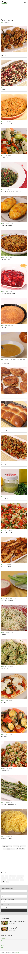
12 (14, 848)
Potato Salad (4, 668)
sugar (13, 877)
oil (16, 877)
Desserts (3, 938)
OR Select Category (5, 894)
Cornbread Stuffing (6, 259)
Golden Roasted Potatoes (7, 56)
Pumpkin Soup (5, 363)
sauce (6, 875)
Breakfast (3, 940)
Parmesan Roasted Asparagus (9, 804)
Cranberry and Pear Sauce (8, 293)
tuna (7, 881)
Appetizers (3, 942)
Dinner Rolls (4, 431)
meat (7, 877)
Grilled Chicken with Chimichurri (17, 921)
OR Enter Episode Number (6, 904)
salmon (8, 879)
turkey (13, 879)
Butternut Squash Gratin (7, 124)
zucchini (3, 881)
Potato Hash (4, 465)
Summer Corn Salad (6, 532)
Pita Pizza (4, 702)
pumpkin (20, 877)
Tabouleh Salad (5, 770)
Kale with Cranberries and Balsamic (11, 191)
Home (2, 22)
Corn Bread (4, 327)
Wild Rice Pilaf (5, 90)
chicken (18, 875)
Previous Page (6, 846)
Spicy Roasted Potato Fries (8, 566)
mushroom (4, 879)
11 (11, 848)
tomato (3, 877)
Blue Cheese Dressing (7, 600)
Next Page (21, 848)
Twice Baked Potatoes (7, 225)
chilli (10, 875)
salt (10, 877)
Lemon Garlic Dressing (7, 499)
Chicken (2, 945)
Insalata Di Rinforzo (6, 157)
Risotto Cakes (4, 397)
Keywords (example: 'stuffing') (7, 888)
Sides (2, 947)
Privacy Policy (17, 952)
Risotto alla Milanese (7, 838)
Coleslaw (3, 634)
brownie (17, 879)
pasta (3, 875)
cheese (14, 875)
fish (22, 875)
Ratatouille (4, 736)
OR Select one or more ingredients (7, 899)
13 (17, 848)
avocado (22, 879)
